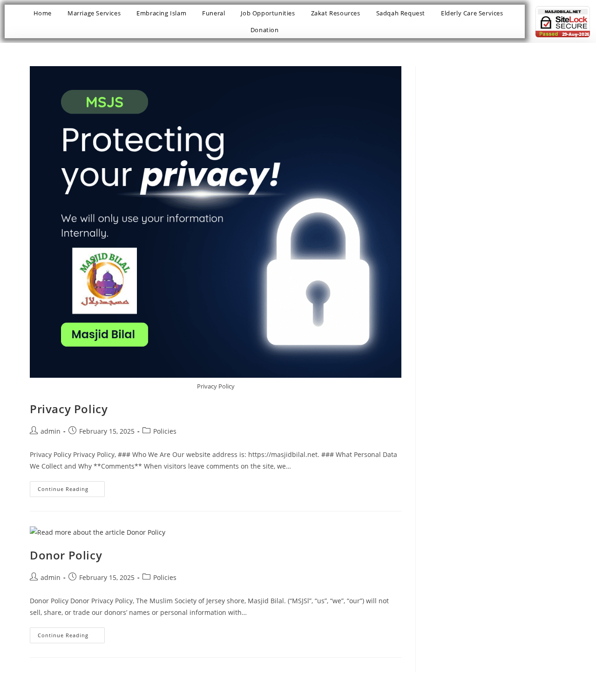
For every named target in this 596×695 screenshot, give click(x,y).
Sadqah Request (400, 13)
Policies (164, 431)
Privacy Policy (69, 408)
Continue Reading (71, 486)
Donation (265, 30)
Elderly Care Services (472, 13)
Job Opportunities (268, 13)
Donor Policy (66, 555)
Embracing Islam (161, 13)
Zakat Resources (335, 13)
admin (51, 431)
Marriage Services (94, 13)
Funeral (213, 13)
